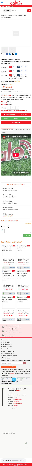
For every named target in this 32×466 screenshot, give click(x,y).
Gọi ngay (6, 118)
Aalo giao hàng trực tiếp (8, 353)
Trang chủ (3, 15)
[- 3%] (8, 302)
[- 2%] (23, 276)
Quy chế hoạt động (7, 346)
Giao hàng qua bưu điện (8, 351)
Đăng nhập (10, 6)
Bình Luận (27, 235)
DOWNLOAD (3, 132)
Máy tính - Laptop (12, 15)
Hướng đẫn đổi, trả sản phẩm (9, 355)
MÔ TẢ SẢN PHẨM (17, 129)
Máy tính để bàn (21, 15)
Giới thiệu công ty (6, 342)
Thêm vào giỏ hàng (10, 114)
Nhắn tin (16, 118)
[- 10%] (8, 276)
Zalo (26, 118)
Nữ (13, 366)
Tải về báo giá (15, 122)
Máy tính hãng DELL (6, 17)
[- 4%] (23, 251)
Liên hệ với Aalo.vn (7, 344)
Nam (5, 366)
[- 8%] (8, 251)
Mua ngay (24, 114)
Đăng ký (3, 6)
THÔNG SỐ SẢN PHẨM (25, 129)
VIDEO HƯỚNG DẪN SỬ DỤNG (7, 129)
